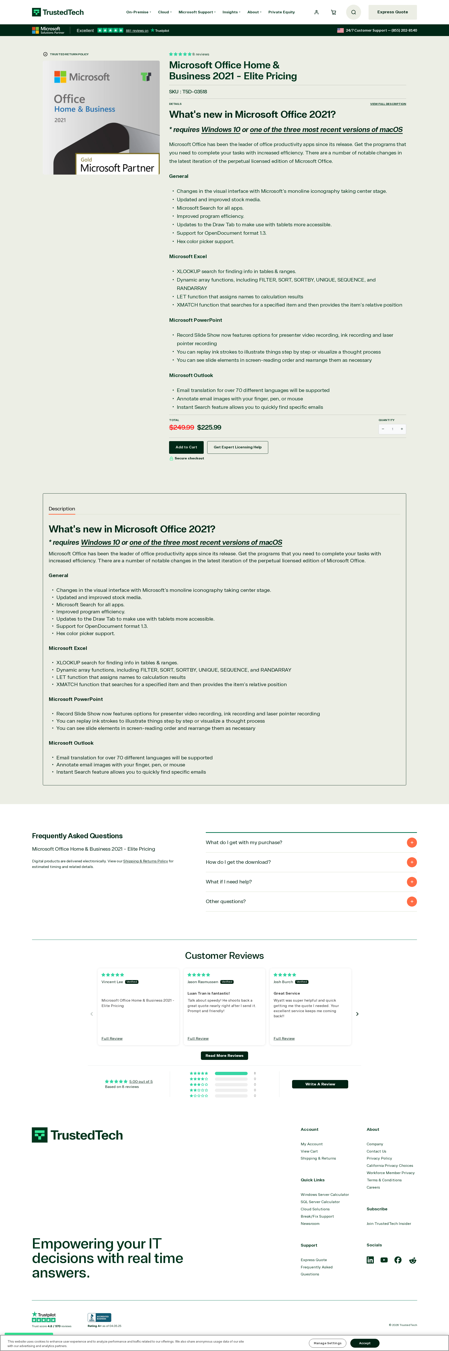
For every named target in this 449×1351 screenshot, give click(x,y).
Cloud (163, 12)
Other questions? (226, 901)
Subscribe (377, 1209)
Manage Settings (327, 1343)
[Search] (353, 12)
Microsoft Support (196, 12)
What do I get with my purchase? (244, 842)
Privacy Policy (379, 1158)
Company (375, 1144)
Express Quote (392, 12)
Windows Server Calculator (325, 1194)
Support (309, 1245)
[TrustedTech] (57, 12)
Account (310, 1129)
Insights (230, 12)
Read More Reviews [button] (224, 1055)
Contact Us (376, 1151)
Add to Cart (186, 447)
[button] (333, 12)
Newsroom (310, 1223)
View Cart (309, 1151)
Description (62, 508)
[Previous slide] (91, 1014)
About (253, 12)
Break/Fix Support (317, 1216)
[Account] (316, 12)
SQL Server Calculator (320, 1202)
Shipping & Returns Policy (145, 861)
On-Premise (137, 12)
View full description (388, 104)
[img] (112, 975)
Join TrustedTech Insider (389, 1223)
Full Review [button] (112, 1038)
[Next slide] (357, 1014)
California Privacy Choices (390, 1165)
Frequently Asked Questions (317, 1271)
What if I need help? (229, 882)
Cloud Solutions (315, 1209)
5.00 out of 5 (141, 1081)
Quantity (387, 420)
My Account (312, 1144)
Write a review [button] (320, 1084)
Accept (365, 1343)
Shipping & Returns (318, 1158)
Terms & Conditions (384, 1180)
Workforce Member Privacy (391, 1173)
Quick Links (313, 1180)
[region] (224, 1343)
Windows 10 (220, 129)
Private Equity (281, 12)
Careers (373, 1187)
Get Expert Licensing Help (238, 447)
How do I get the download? (238, 862)
